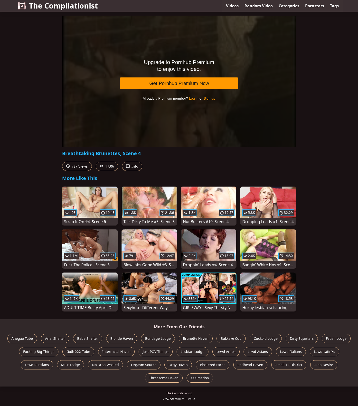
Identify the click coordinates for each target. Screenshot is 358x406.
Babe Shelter (87, 338)
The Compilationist (63, 6)
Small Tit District (288, 364)
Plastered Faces (212, 364)
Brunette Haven (195, 338)
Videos (232, 6)
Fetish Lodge (336, 338)
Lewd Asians (258, 351)
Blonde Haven (121, 338)
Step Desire (323, 364)
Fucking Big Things (38, 351)
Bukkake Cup (231, 338)
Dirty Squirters (302, 338)
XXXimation (200, 378)
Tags (334, 6)
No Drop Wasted (105, 364)
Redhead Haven (250, 364)
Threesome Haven (164, 378)
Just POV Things (156, 351)
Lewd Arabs (226, 351)
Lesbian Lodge (192, 351)
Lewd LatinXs (324, 351)
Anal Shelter (55, 338)
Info (134, 166)
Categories (289, 6)
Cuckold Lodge (266, 338)
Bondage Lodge (158, 338)
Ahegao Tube (22, 338)
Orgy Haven (178, 364)
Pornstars (314, 6)
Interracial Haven (116, 351)
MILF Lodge (70, 364)
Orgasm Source (143, 364)
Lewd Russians (37, 364)
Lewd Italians (291, 351)
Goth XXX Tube (78, 351)
